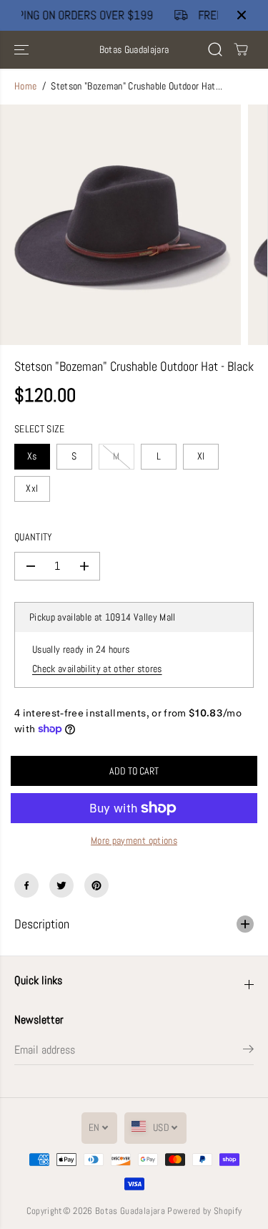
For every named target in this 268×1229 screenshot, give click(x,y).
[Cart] (241, 49)
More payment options (134, 841)
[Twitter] (61, 885)
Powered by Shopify (204, 1211)
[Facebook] (26, 885)
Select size (39, 429)
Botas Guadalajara (130, 1211)
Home (25, 86)
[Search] (215, 49)
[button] (22, 50)
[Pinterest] (96, 885)
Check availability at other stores (97, 669)
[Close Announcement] (241, 15)
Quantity (33, 537)
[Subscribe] (248, 1051)
